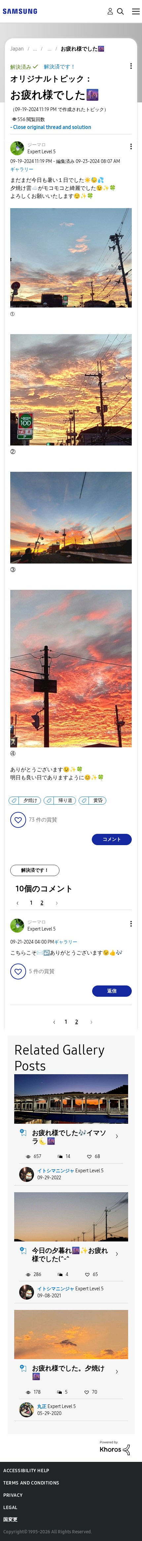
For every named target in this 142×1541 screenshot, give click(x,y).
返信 (112, 991)
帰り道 (65, 800)
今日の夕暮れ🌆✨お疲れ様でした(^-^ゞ (70, 1254)
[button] (120, 146)
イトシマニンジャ (55, 1171)
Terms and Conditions (31, 1483)
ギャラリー (21, 169)
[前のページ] (21, 903)
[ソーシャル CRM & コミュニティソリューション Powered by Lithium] (115, 1448)
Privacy (12, 1495)
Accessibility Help (26, 1471)
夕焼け (30, 800)
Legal (10, 1507)
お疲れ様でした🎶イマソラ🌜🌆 (69, 1137)
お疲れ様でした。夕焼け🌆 (68, 1372)
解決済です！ (60, 67)
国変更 (10, 1519)
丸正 (42, 1406)
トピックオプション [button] (120, 66)
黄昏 (98, 800)
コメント (112, 839)
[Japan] (20, 11)
